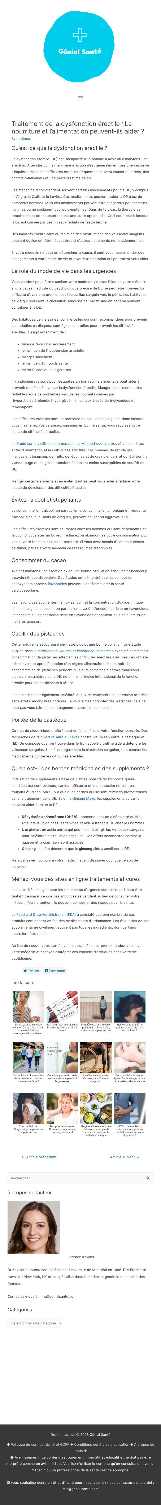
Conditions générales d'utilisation (101, 1444)
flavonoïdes (57, 584)
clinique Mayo (83, 798)
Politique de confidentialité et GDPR (40, 1444)
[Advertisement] (80, 1376)
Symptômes (21, 138)
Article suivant (124, 1157)
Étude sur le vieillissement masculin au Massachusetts (62, 443)
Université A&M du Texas (58, 737)
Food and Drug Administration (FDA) (46, 914)
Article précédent (39, 1157)
